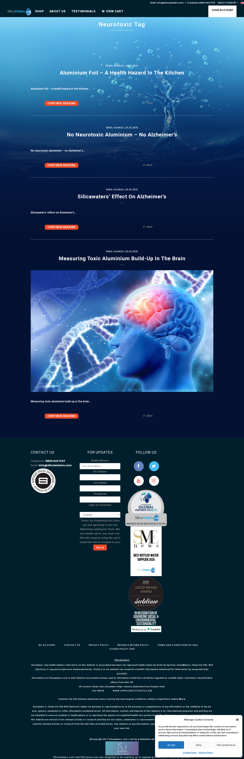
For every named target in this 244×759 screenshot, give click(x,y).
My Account (47, 645)
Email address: (100, 460)
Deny (199, 745)
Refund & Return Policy (133, 645)
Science (118, 65)
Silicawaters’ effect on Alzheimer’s (122, 196)
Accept (171, 745)
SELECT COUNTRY (227, 2)
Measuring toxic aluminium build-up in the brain (122, 258)
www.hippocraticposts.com (132, 690)
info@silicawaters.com (170, 2)
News (109, 65)
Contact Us (72, 645)
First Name (100, 471)
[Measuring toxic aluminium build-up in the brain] (122, 331)
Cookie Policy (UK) (122, 648)
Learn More (178, 699)
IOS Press (98, 690)
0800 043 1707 (207, 2)
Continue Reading (61, 103)
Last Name (100, 482)
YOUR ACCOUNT (222, 10)
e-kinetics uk (146, 739)
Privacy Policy (206, 752)
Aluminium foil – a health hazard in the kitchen (122, 73)
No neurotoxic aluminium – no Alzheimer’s (122, 134)
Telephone (100, 493)
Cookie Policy (190, 752)
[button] (237, 719)
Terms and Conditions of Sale (177, 645)
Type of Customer (100, 505)
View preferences (226, 745)
